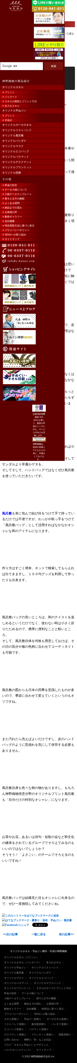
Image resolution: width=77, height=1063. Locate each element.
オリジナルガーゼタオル (17, 124)
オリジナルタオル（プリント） (21, 957)
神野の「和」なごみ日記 (37, 1039)
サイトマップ (12, 239)
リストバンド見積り (15, 1024)
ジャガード (11, 96)
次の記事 (12, 934)
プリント (10, 92)
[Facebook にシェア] (15, 924)
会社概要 (10, 221)
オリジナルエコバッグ (15, 151)
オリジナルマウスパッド (47, 983)
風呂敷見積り (38, 1024)
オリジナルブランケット (17, 167)
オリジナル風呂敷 (13, 135)
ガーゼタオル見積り (57, 1019)
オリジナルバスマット (15, 156)
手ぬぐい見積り (32, 1019)
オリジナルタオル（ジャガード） (22, 962)
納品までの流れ (13, 207)
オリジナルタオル (13, 87)
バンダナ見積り (60, 1024)
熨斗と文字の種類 (14, 198)
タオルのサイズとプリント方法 (53, 988)
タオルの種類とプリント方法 (21, 101)
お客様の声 (11, 212)
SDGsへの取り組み (15, 234)
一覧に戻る (38, 934)
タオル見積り (11, 1019)
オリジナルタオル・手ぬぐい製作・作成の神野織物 (38, 951)
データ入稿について (16, 189)
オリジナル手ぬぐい (14, 110)
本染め (8, 120)
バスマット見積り (39, 1029)
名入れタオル (12, 105)
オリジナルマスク (13, 146)
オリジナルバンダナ (14, 140)
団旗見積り (65, 1034)
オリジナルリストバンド (17, 130)
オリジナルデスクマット (17, 162)
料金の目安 (11, 185)
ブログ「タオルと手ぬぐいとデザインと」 (27, 1044)
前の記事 (65, 934)
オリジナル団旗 (11, 172)
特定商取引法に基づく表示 (19, 225)
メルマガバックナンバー (17, 1049)
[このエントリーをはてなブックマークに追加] (30, 915)
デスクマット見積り (15, 1034)
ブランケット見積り (42, 1034)
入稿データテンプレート (18, 194)
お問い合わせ (11, 1039)
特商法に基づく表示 (52, 1008)
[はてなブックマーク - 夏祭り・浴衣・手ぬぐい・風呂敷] (37, 920)
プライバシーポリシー (17, 230)
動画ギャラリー (13, 216)
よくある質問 (12, 203)
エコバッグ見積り (14, 1029)
